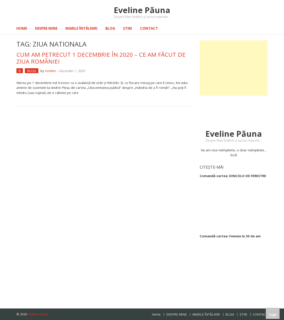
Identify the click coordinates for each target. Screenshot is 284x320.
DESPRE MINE (46, 28)
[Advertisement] (234, 68)
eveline (50, 70)
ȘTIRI (127, 28)
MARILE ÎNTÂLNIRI (81, 28)
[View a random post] (260, 28)
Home (21, 28)
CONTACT (149, 28)
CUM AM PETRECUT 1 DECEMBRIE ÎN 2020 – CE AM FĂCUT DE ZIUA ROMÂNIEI (100, 58)
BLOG (110, 28)
